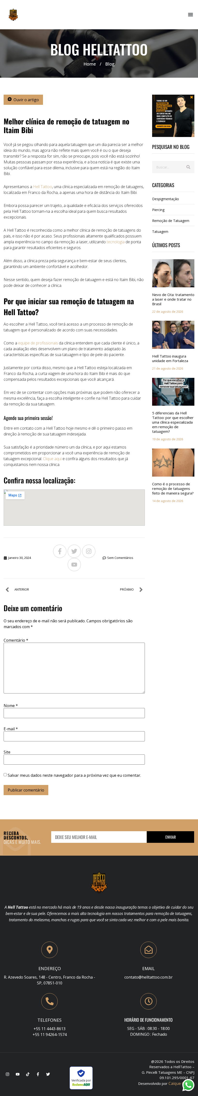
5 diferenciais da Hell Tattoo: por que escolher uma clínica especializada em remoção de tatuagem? (173, 422)
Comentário (16, 640)
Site (7, 752)
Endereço (49, 968)
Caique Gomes (181, 1083)
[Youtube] (74, 564)
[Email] (148, 950)
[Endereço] (49, 950)
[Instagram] (88, 551)
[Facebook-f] (59, 551)
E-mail (11, 729)
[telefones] (49, 1001)
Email (148, 968)
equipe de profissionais (38, 343)
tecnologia (115, 241)
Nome (11, 706)
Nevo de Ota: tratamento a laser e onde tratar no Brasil (173, 299)
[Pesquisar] (188, 167)
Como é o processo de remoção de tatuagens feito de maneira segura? (173, 488)
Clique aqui (52, 458)
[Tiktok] (28, 1074)
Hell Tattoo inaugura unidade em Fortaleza (170, 358)
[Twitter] (74, 551)
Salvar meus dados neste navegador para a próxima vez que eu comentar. (74, 775)
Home (90, 64)
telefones (49, 1020)
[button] (190, 15)
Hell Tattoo (42, 186)
